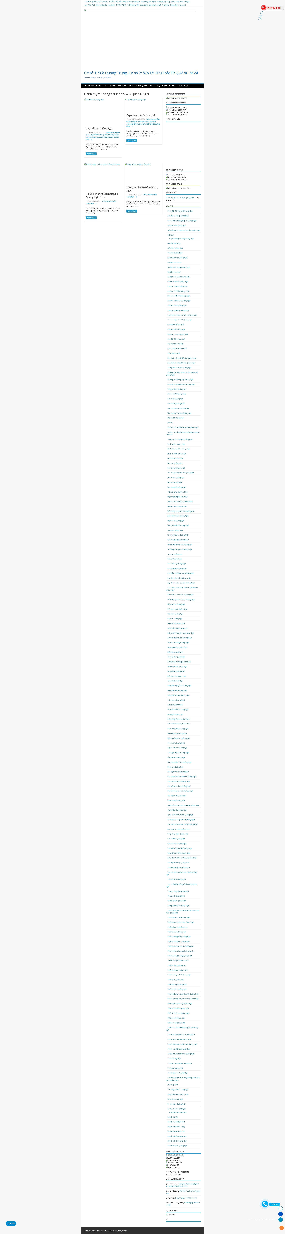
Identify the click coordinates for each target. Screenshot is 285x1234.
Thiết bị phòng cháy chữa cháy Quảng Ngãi (183, 994)
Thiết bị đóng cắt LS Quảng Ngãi (179, 975)
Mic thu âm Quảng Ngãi (176, 743)
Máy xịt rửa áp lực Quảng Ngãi (179, 738)
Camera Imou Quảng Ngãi (177, 305)
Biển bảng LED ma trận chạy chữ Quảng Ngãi (184, 230)
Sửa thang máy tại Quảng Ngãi (179, 867)
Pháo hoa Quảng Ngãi (176, 767)
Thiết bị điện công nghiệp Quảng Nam (181, 951)
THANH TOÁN (121, 5)
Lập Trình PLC (90, 5)
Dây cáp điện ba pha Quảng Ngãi (179, 413)
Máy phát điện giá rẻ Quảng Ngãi (179, 686)
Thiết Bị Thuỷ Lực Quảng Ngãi (178, 1013)
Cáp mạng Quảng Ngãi (176, 344)
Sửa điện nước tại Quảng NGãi (178, 863)
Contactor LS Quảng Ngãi (177, 394)
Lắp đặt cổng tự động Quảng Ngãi (181, 238)
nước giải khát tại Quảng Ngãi (178, 753)
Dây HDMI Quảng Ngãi (176, 418)
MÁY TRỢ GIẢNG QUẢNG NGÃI (179, 724)
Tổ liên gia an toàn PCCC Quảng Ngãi (181, 1054)
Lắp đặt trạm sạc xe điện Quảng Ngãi (181, 583)
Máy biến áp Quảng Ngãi (176, 604)
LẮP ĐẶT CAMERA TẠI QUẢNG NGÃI (181, 573)
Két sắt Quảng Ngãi (175, 559)
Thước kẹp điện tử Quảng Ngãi (179, 1049)
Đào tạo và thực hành (175, 458)
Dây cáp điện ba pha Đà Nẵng (178, 408)
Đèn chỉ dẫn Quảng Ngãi (176, 468)
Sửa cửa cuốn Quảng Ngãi (177, 843)
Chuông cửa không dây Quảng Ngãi (180, 379)
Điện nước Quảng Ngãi (131, 2)
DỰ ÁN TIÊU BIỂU (115, 2)
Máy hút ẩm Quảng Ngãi (176, 657)
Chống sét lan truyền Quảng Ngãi (141, 122)
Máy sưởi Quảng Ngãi (175, 714)
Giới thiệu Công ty (183, 2)
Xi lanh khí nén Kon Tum (176, 1131)
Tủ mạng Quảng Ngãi (175, 1068)
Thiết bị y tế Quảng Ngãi (176, 1023)
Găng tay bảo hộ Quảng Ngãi (178, 535)
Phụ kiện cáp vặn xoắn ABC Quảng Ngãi (182, 776)
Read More (91, 154)
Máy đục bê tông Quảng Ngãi (178, 642)
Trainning (165, 5)
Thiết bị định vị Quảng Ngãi (177, 970)
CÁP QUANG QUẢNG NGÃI (103, 135)
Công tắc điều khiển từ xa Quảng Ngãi (181, 384)
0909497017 (275, 1204)
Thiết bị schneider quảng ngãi (178, 1008)
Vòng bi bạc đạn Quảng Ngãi (178, 1094)
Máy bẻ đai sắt (101, 5)
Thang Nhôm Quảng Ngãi (177, 901)
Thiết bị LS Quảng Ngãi (176, 980)
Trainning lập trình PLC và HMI (186, 1198)
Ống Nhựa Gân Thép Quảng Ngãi (179, 762)
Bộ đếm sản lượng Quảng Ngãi (179, 267)
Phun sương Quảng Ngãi (176, 800)
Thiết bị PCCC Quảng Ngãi (177, 989)
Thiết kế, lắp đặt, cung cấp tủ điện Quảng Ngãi (144, 5)
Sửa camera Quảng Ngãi (176, 839)
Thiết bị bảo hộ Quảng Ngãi (177, 927)
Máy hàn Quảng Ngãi (175, 652)
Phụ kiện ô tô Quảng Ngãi (177, 796)
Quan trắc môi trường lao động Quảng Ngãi (183, 805)
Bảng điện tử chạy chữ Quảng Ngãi (180, 211)
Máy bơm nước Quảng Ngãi (178, 609)
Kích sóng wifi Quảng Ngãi (177, 568)
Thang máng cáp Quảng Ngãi (178, 891)
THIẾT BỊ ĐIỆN (110, 86)
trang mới (182, 5)
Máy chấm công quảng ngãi (177, 628)
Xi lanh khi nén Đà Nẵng (176, 1127)
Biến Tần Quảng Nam (175, 248)
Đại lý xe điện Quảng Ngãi (177, 454)
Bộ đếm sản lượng (174, 262)
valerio (124, 1231)
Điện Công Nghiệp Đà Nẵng (177, 497)
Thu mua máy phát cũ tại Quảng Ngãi (181, 1035)
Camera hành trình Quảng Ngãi (179, 296)
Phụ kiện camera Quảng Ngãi (178, 772)
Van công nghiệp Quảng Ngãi (178, 1089)
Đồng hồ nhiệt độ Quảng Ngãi (178, 525)
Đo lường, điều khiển (148, 2)
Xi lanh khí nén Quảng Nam (177, 1136)
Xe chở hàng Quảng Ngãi (176, 1104)
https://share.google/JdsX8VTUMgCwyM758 (261, 1220)
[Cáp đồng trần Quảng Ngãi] (143, 105)
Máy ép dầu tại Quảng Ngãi (177, 647)
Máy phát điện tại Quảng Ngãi (178, 695)
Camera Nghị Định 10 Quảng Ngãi (180, 320)
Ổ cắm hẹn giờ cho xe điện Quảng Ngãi (180, 198)
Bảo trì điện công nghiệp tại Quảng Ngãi (182, 220)
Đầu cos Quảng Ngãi (175, 463)
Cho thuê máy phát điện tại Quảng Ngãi (182, 358)
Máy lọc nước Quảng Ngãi (177, 676)
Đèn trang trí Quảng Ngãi (177, 487)
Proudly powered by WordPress (95, 1231)
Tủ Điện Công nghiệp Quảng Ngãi (180, 1063)
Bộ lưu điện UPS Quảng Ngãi (178, 281)
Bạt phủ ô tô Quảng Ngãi (177, 225)
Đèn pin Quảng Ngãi (175, 482)
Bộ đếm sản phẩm (174, 272)
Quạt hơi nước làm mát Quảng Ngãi (180, 815)
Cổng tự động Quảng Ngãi (177, 389)
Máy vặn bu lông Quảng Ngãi (178, 729)
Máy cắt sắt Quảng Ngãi (176, 623)
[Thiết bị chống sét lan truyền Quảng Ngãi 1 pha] (103, 176)
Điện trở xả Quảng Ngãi (176, 521)
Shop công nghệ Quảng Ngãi (178, 834)
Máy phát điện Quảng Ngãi (177, 690)
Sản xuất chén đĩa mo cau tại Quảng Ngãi (183, 824)
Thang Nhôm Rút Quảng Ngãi (178, 905)
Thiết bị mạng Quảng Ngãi (177, 984)
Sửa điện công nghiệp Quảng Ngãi (180, 848)
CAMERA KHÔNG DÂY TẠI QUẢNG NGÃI (182, 315)
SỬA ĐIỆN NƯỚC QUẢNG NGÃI (179, 853)
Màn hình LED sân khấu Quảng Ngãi (181, 595)
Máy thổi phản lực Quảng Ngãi (178, 719)
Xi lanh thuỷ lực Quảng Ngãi (177, 1146)
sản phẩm (111, 5)
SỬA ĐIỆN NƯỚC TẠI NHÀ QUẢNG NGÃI (182, 858)
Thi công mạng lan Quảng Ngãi (179, 917)
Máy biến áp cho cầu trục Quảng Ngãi (181, 599)
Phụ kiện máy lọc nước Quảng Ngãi (180, 791)
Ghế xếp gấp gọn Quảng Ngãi (178, 540)
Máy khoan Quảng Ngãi (176, 671)
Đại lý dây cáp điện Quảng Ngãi (179, 449)
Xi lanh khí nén (173, 1117)
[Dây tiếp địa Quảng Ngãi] (103, 111)
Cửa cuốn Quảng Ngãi (175, 399)
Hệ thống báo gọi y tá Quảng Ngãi (180, 549)
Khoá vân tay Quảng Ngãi (177, 564)
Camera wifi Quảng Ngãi (176, 329)
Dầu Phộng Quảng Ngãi (176, 403)
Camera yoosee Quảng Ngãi (178, 334)
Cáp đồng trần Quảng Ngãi (141, 115)
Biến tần (171, 235)
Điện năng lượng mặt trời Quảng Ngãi (181, 511)
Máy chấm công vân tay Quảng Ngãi (181, 633)
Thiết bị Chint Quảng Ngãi (177, 932)
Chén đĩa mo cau (174, 353)
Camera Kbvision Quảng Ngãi (178, 310)
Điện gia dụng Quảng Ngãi (177, 506)
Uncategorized (173, 1085)
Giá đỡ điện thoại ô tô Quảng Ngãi (180, 544)
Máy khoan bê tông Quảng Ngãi (179, 662)
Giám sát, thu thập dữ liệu (166, 2)
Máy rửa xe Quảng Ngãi (176, 700)
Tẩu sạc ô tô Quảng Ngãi (177, 879)
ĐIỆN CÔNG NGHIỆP (125, 86)
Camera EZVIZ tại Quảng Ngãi (178, 291)
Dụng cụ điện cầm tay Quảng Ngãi (180, 439)
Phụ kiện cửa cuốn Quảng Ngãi (179, 781)
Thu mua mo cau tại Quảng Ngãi (179, 1039)
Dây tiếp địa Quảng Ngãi (99, 128)
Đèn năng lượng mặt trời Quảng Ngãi (181, 473)
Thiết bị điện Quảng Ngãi (177, 965)
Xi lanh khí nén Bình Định (178, 1112)
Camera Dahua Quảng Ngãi (177, 286)
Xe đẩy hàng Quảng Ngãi (176, 1109)
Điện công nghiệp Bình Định (177, 492)
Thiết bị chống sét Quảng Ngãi (178, 941)
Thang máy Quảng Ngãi (176, 896)
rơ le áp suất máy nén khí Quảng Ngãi (181, 819)
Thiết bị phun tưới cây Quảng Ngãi (180, 1003)
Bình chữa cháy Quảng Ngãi (178, 258)
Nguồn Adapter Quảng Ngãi (177, 748)
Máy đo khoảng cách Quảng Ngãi (180, 638)
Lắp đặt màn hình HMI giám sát (179, 578)
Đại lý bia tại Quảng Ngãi (176, 444)
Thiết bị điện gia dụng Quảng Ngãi (180, 956)
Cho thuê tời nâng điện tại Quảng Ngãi (181, 363)
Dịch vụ (105, 2)
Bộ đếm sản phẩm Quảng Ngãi (179, 277)
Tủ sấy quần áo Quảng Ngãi (178, 1073)
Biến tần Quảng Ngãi (175, 253)
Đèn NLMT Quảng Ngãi (176, 477)
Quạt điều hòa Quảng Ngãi (177, 810)
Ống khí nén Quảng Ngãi (176, 757)
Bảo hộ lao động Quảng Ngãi (178, 216)
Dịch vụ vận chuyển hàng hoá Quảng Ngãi (183, 427)
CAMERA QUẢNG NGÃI (93, 2)
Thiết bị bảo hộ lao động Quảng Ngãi (181, 922)
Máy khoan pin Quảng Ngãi (177, 666)
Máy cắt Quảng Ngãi (175, 619)
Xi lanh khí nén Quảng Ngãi (177, 1141)
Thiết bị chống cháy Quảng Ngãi (179, 937)
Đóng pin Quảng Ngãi (175, 530)
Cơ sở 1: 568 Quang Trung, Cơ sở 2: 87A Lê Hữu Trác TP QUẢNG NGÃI (141, 72)
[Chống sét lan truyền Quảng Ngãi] (143, 173)
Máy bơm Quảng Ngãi (175, 614)
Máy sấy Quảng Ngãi (175, 705)
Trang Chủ (174, 5)
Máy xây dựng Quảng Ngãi (177, 733)
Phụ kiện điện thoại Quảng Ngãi (179, 786)
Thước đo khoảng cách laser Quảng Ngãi (182, 1044)
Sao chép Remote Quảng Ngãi (178, 829)
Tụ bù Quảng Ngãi (174, 1058)
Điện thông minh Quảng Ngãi (178, 516)
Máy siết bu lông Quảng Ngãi (178, 709)
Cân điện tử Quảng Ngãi (176, 339)
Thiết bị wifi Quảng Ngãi (176, 1018)
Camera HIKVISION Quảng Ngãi (179, 301)
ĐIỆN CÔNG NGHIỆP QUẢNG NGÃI (180, 501)
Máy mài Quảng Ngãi (175, 681)
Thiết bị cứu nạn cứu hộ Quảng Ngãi (181, 946)
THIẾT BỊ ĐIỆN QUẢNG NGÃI (178, 960)
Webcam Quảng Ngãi (175, 1099)
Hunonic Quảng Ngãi (175, 554)
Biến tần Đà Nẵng (174, 243)
